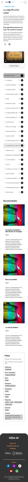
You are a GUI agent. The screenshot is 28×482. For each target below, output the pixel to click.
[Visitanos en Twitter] (19, 466)
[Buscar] (22, 2)
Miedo (7, 99)
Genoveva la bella (10, 136)
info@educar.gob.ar (17, 479)
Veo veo (8, 164)
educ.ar (7, 476)
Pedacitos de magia (10, 103)
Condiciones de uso (13, 446)
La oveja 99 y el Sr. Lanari (12, 145)
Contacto (13, 448)
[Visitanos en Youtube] (11, 471)
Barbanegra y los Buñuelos (12, 155)
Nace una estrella (10, 173)
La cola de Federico (10, 159)
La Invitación (9, 80)
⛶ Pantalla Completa (14, 65)
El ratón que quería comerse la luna (14, 140)
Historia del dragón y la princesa (13, 117)
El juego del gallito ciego (12, 112)
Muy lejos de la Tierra (11, 131)
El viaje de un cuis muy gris (12, 169)
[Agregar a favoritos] (5, 44)
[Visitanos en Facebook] (8, 466)
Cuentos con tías (10, 150)
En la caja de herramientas (12, 183)
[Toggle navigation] (1, 0)
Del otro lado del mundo (12, 94)
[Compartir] (9, 44)
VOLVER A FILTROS (9, 6)
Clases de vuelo (9, 192)
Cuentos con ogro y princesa (12, 108)
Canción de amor (10, 122)
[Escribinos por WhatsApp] (16, 471)
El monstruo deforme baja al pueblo (14, 187)
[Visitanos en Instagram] (14, 466)
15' (19, 80)
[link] (25, 2)
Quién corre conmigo (11, 126)
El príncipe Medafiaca (11, 85)
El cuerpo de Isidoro (10, 89)
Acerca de (13, 443)
